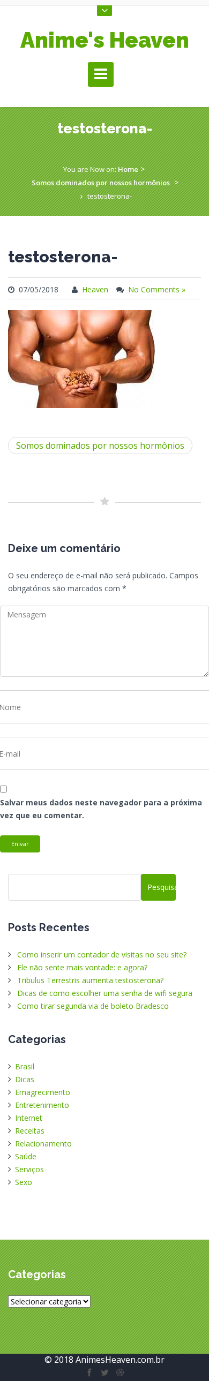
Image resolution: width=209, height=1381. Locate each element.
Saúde (25, 1156)
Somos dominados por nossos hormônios (101, 182)
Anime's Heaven (104, 39)
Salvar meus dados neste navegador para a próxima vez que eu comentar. (101, 808)
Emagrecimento (42, 1092)
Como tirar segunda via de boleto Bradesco (93, 1006)
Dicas (24, 1079)
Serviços (29, 1169)
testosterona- (63, 256)
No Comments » (156, 289)
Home (128, 169)
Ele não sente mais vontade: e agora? (82, 967)
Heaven (95, 289)
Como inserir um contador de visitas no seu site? (101, 954)
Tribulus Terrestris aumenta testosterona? (90, 980)
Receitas (29, 1131)
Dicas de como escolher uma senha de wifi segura (104, 993)
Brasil (24, 1066)
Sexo (23, 1182)
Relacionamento (43, 1143)
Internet (28, 1118)
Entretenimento (42, 1105)
